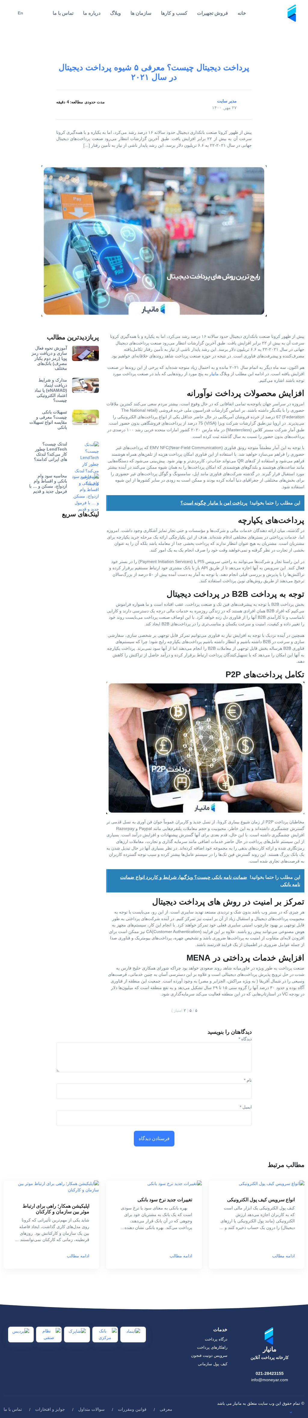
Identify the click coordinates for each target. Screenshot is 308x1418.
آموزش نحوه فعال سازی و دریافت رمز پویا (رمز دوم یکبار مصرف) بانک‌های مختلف (49, 358)
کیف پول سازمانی (212, 1364)
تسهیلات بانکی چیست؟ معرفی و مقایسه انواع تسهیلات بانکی (48, 419)
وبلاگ (115, 13)
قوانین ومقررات (132, 1409)
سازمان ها (141, 13)
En (20, 13)
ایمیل (246, 1107)
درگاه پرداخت (216, 1339)
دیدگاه (245, 1038)
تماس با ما (63, 13)
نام (248, 1080)
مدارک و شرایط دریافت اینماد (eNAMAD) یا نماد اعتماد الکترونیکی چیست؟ (51, 390)
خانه (242, 13)
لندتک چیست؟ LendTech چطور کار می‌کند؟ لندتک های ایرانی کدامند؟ (50, 451)
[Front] (292, 12)
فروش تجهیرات (212, 13)
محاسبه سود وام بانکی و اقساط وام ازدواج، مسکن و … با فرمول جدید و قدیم (48, 483)
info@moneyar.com (269, 1379)
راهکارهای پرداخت (212, 1347)
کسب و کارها (174, 13)
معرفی (166, 1409)
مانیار (214, 373)
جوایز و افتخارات (50, 1409)
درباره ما (91, 13)
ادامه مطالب (283, 1255)
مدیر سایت (227, 101)
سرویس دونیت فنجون (209, 1355)
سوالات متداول (91, 1409)
